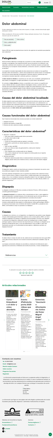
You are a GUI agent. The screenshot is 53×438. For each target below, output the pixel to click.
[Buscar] (40, 2)
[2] (23, 273)
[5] (32, 273)
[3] (26, 273)
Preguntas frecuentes (9, 371)
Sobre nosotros (7, 369)
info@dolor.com (11, 364)
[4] (29, 273)
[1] (20, 273)
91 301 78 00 (9, 361)
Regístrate (6, 374)
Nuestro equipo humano (10, 366)
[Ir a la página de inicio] (7, 2)
